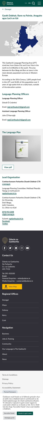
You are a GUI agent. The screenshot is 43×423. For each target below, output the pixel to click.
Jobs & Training (8, 339)
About (4, 354)
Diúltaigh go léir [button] (9, 418)
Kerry (4, 315)
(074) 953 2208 (8, 212)
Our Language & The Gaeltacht (14, 349)
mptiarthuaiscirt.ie (9, 193)
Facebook (6, 221)
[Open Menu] (39, 3)
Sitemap (5, 379)
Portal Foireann (10, 392)
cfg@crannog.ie (8, 214)
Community (6, 344)
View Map (13, 287)
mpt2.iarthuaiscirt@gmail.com (19, 120)
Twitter (5, 224)
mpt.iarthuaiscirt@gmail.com (18, 107)
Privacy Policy (7, 383)
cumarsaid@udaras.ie (25, 281)
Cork (4, 320)
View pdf (8, 167)
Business (5, 334)
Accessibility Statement (11, 388)
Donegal (8, 9)
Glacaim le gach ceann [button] (25, 413)
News (4, 359)
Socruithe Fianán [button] (9, 413)
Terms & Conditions (9, 375)
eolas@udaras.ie (24, 278)
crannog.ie (6, 184)
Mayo (4, 305)
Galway (5, 310)
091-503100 (10, 273)
